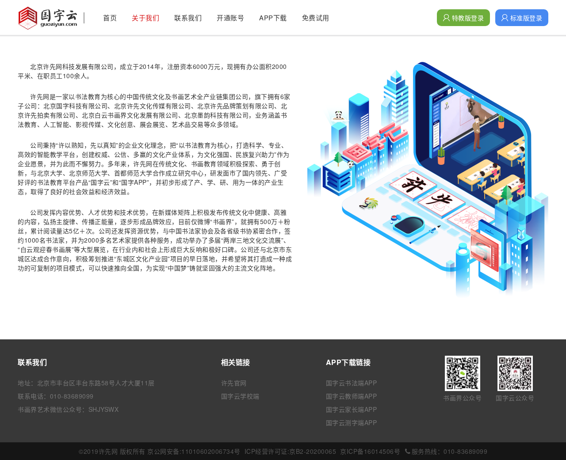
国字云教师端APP (351, 396)
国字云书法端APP (351, 382)
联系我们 (188, 17)
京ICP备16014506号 (370, 451)
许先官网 (234, 382)
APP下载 (273, 17)
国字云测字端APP (351, 422)
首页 (110, 17)
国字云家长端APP (351, 409)
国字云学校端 (240, 396)
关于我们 (145, 17)
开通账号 (230, 17)
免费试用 (315, 17)
